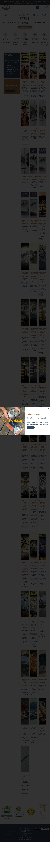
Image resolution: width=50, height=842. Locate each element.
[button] (48, 409)
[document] (25, 421)
